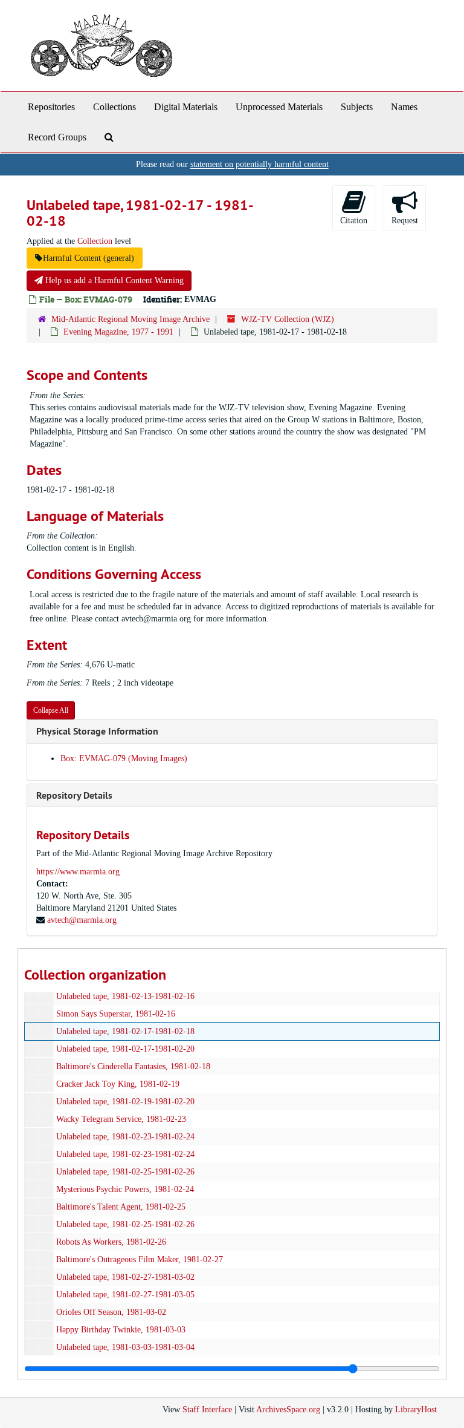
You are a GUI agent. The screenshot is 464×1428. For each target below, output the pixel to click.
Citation (353, 220)
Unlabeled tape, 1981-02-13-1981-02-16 (125, 996)
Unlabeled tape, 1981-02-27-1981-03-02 (125, 1277)
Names (404, 107)
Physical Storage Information (97, 731)
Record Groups (57, 137)
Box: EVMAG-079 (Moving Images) (123, 758)
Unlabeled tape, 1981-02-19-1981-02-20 (125, 1101)
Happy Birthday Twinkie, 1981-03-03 (120, 1329)
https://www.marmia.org (78, 871)
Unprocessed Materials (279, 107)
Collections (114, 107)
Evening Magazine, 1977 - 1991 (118, 331)
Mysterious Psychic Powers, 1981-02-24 (125, 1189)
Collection (94, 241)
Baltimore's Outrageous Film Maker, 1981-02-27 (139, 1259)
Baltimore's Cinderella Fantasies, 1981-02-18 (133, 1066)
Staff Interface (207, 1409)
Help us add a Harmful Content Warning (113, 280)
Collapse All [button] (50, 710)
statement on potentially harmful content (259, 164)
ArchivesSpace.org (288, 1409)
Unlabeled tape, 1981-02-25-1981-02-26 (125, 1171)
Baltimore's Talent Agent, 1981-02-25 (120, 1206)
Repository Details (74, 795)
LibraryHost (416, 1409)
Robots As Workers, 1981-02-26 (111, 1241)
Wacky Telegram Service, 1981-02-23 (121, 1119)
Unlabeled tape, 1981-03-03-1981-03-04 (125, 1347)
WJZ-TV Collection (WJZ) (287, 319)
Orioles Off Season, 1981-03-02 (111, 1312)
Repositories (51, 107)
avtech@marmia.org (82, 920)
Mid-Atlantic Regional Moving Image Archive (130, 319)
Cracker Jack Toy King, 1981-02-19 (117, 1084)
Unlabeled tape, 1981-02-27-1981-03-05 (125, 1294)
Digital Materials (186, 107)
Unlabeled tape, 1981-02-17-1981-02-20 (125, 1048)
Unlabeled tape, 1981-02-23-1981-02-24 (125, 1136)
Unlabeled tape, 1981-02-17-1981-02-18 (125, 1031)
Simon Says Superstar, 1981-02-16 (115, 1013)
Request (405, 220)
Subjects (357, 107)
